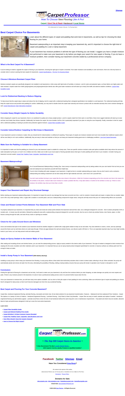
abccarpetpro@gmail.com (66, 383)
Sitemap (69, 359)
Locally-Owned (60, 346)
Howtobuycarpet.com (67, 381)
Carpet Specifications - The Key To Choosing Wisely (54, 72)
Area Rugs (71, 363)
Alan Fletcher (59, 388)
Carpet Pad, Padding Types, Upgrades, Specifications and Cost (35, 154)
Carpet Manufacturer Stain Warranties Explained (17, 106)
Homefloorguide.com (80, 381)
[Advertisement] (62, 3)
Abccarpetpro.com (54, 381)
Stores (67, 346)
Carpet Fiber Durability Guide (56, 123)
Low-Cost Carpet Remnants (108, 137)
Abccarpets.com (42, 381)
